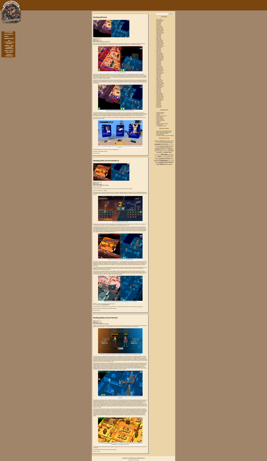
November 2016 (160, 83)
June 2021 (158, 22)
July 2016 (158, 88)
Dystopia (162, 142)
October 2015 (159, 98)
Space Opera (171, 160)
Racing (162, 152)
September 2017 (160, 72)
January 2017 (159, 81)
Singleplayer (163, 160)
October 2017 (159, 71)
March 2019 (159, 52)
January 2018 (159, 68)
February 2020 (159, 40)
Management (163, 147)
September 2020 (160, 32)
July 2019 (158, 48)
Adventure (162, 141)
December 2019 (160, 42)
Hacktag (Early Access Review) (105, 318)
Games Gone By (160, 119)
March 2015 (159, 106)
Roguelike (170, 155)
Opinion (166, 149)
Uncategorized (159, 124)
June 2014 (158, 107)
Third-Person (168, 162)
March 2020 (159, 39)
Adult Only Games (160, 112)
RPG (159, 157)
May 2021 (158, 23)
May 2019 (158, 50)
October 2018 (159, 58)
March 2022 (159, 19)
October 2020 (159, 31)
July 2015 (158, 101)
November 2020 (160, 30)
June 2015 (158, 102)
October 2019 (159, 45)
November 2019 (160, 43)
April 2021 (158, 24)
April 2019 (158, 51)
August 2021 (159, 21)
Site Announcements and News (9, 42)
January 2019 (159, 55)
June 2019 (158, 49)
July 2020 (158, 34)
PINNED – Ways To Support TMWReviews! (9, 47)
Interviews (158, 121)
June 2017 (158, 76)
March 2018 (159, 66)
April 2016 (158, 91)
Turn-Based (160, 164)
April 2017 (158, 78)
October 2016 (159, 85)
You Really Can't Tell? (161, 125)
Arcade (168, 141)
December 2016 (160, 82)
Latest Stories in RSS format (133, 459)
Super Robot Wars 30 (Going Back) (164, 131)
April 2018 (158, 65)
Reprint (158, 122)
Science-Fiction (164, 159)
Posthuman (165, 150)
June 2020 (158, 36)
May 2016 (158, 90)
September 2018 (160, 59)
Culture (6, 36)
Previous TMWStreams (9, 55)
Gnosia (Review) (160, 134)
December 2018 (160, 56)
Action (157, 141)
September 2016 (160, 86)
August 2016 (159, 87)
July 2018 (158, 61)
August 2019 (159, 47)
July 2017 (158, 75)
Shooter (156, 160)
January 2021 (159, 28)
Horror (162, 146)
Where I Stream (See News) (9, 51)
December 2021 (160, 20)
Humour (167, 146)
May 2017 (158, 77)
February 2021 (159, 27)
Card (159, 142)
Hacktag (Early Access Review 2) (106, 161)
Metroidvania (169, 147)
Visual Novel (168, 164)
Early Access (169, 142)
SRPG (156, 162)
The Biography (8, 32)
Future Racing (171, 144)
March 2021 (159, 26)
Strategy (161, 162)
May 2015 (158, 104)
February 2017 (159, 80)
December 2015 (160, 96)
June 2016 (158, 89)
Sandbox (163, 156)
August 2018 (159, 60)
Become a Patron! (96, 153)
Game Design (159, 117)
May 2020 (158, 37)
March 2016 (159, 92)
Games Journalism (160, 120)
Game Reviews (8, 34)
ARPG (172, 141)
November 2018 (160, 57)
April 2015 (158, 105)
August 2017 (159, 73)
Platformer (170, 149)
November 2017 (160, 70)
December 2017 (160, 69)
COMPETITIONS (9, 38)
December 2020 (160, 29)
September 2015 (160, 99)
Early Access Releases (102, 308)
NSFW (163, 149)
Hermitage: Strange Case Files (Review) (165, 135)
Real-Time (168, 152)
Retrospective (158, 154)
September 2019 (160, 46)
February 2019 (159, 53)
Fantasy (157, 144)
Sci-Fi (167, 157)
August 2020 (159, 33)
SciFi (172, 158)
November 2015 (160, 97)
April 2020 (158, 38)
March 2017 (159, 79)
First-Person (165, 144)
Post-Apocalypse (159, 150)
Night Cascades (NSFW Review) (163, 132)
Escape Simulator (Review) (162, 133)
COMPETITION (159, 113)
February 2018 (159, 67)
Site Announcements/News (162, 123)
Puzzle (159, 152)
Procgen (171, 150)
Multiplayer (158, 149)
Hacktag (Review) (100, 17)
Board (156, 142)
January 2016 (159, 95)
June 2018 (158, 62)
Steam (101, 40)
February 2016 (159, 93)
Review (164, 154)
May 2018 (158, 63)
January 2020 (159, 41)
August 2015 (159, 100)
